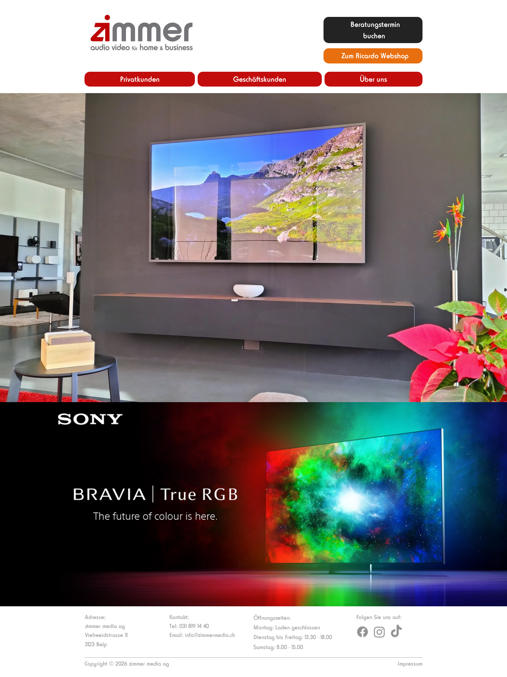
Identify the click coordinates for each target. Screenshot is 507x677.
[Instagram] (379, 632)
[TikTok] (396, 632)
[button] (139, 79)
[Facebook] (362, 632)
